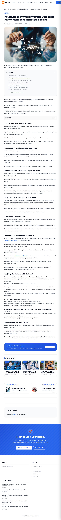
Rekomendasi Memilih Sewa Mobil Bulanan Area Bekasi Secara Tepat (15, 496)
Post (24, 2)
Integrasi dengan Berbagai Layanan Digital (19, 82)
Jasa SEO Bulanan (37, 466)
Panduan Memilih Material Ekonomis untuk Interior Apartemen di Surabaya (14, 484)
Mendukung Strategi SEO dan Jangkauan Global (20, 80)
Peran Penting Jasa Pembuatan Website (18, 87)
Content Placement (37, 471)
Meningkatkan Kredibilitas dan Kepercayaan (19, 78)
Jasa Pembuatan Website (11, 240)
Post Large (29, 2)
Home (13, 2)
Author (46, 2)
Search (52, 2)
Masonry (41, 2)
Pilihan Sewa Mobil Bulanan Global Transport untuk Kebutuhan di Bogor (14, 501)
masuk (15, 414)
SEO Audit (35, 474)
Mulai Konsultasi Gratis (24, 448)
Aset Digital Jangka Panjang (15, 85)
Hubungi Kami (49, 347)
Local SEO (35, 476)
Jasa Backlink (36, 469)
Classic (19, 2)
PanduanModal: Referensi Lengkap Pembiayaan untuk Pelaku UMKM (15, 507)
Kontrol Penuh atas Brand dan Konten (18, 75)
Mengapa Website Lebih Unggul (16, 92)
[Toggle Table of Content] (53, 118)
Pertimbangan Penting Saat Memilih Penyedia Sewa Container (14, 490)
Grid (35, 2)
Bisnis (9, 9)
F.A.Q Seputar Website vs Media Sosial (18, 89)
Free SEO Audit (39, 448)
